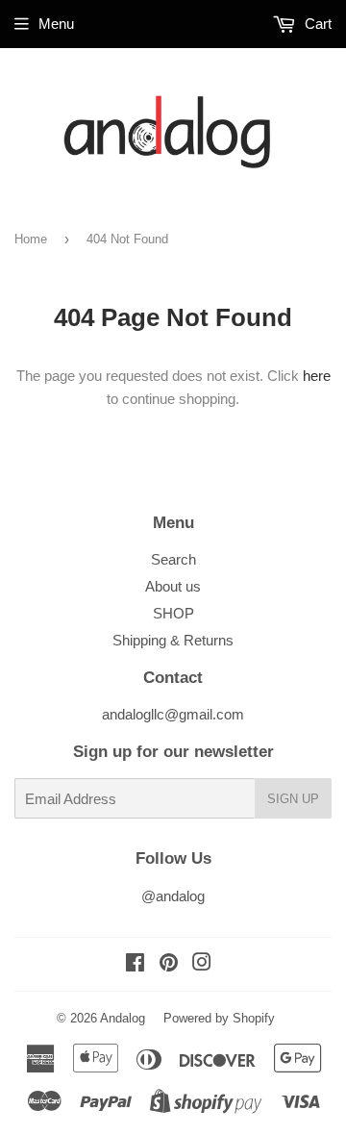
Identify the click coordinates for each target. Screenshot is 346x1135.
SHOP (173, 613)
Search (173, 559)
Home (30, 239)
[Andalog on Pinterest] (169, 964)
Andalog (122, 1018)
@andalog (173, 896)
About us (173, 586)
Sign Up (293, 799)
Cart (316, 23)
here (317, 375)
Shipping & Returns (173, 640)
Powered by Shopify (219, 1018)
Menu (56, 23)
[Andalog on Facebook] (135, 964)
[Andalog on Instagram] (201, 964)
